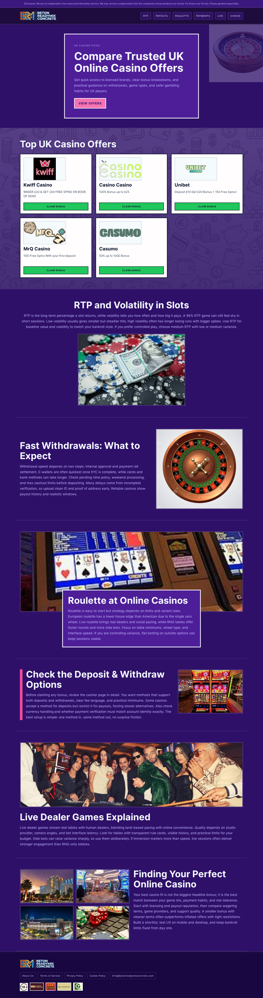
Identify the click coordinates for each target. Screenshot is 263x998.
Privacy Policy (75, 975)
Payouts (162, 15)
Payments (203, 15)
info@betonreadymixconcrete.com (132, 975)
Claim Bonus (56, 206)
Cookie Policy (98, 975)
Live (220, 15)
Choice (235, 15)
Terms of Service (50, 975)
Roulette (182, 15)
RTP (145, 15)
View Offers (90, 103)
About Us (28, 975)
